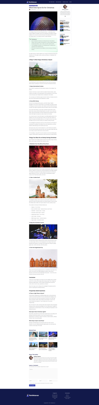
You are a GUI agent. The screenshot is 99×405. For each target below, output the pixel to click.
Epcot (36, 5)
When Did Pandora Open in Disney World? (43, 349)
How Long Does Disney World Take (43, 339)
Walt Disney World (32, 5)
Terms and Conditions (67, 397)
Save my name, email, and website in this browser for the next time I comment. (41, 383)
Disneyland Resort (54, 396)
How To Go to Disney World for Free (52, 339)
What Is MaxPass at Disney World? (32, 349)
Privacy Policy (67, 398)
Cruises (55, 398)
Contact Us (67, 396)
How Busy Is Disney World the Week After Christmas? (33, 339)
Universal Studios (54, 397)
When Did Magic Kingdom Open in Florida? (52, 349)
